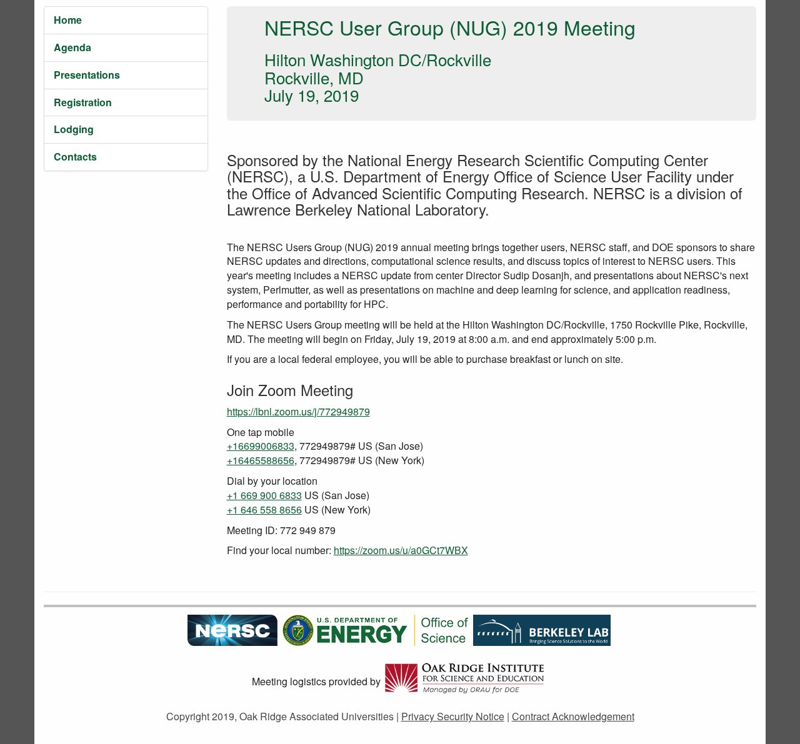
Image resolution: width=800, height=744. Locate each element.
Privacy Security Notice (452, 716)
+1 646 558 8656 (264, 509)
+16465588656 (260, 460)
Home (68, 19)
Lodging (74, 129)
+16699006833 (260, 446)
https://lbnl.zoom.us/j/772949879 (298, 411)
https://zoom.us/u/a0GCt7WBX (401, 550)
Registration (83, 102)
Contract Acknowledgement (573, 716)
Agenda (72, 47)
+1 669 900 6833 (264, 495)
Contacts (75, 156)
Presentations (87, 74)
